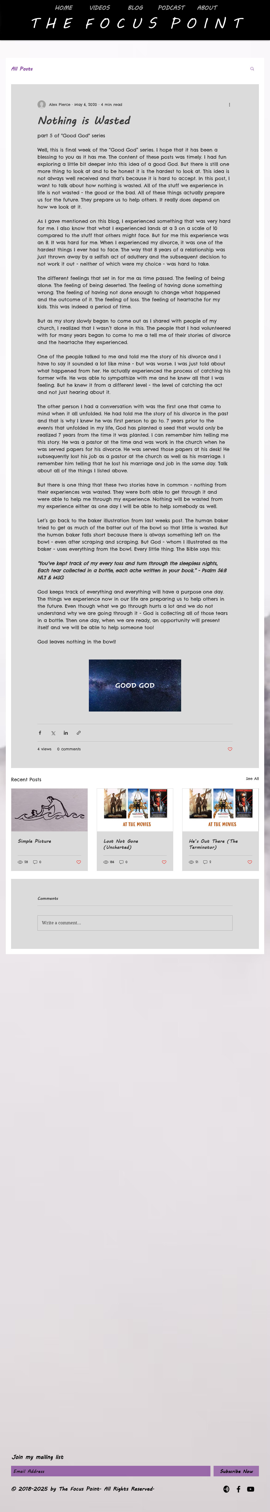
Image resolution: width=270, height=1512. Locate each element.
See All (252, 778)
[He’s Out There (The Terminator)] (220, 810)
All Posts (21, 68)
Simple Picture (34, 841)
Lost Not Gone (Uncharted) (120, 844)
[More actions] (229, 104)
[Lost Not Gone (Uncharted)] (135, 810)
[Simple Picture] (49, 810)
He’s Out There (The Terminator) (213, 844)
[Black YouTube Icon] (250, 1489)
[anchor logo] (226, 1489)
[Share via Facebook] (39, 732)
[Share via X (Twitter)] (52, 732)
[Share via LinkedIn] (65, 732)
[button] (252, 68)
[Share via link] (78, 732)
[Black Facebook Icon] (238, 1489)
